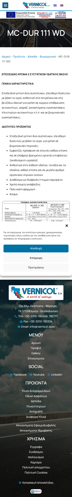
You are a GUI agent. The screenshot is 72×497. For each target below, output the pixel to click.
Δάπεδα (32, 56)
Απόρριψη (36, 258)
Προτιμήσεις (36, 267)
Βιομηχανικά (48, 56)
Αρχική (6, 56)
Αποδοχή (36, 248)
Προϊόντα (19, 56)
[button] (67, 225)
